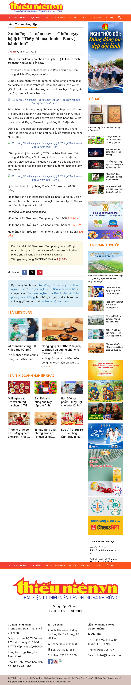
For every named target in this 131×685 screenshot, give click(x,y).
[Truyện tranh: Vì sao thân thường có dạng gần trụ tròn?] (96, 139)
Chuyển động (20, 18)
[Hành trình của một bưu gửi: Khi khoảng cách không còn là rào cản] (96, 305)
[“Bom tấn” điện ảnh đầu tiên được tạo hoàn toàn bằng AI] (96, 176)
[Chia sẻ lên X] (32, 272)
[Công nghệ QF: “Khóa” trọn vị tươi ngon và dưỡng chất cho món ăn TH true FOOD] (96, 347)
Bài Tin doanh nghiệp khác (32, 375)
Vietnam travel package (102, 541)
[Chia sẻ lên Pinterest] (39, 272)
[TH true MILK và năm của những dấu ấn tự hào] (96, 319)
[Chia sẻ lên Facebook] (24, 272)
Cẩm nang (60, 18)
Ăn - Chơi (73, 18)
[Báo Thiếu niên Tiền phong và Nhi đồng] (35, 6)
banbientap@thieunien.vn (56, 301)
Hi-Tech (97, 18)
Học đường (36, 18)
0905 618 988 (72, 611)
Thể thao (109, 18)
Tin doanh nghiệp (26, 24)
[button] (119, 17)
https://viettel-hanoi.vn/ (102, 550)
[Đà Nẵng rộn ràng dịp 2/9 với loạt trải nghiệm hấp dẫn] (96, 164)
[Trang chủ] (10, 24)
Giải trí (48, 18)
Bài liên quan (20, 312)
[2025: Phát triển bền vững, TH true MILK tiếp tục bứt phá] (96, 333)
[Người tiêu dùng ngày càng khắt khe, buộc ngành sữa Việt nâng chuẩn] (96, 291)
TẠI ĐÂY (73, 218)
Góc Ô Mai (85, 18)
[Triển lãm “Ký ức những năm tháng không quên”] (105, 114)
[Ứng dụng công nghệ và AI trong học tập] (96, 152)
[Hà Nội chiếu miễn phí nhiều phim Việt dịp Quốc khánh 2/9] (96, 189)
